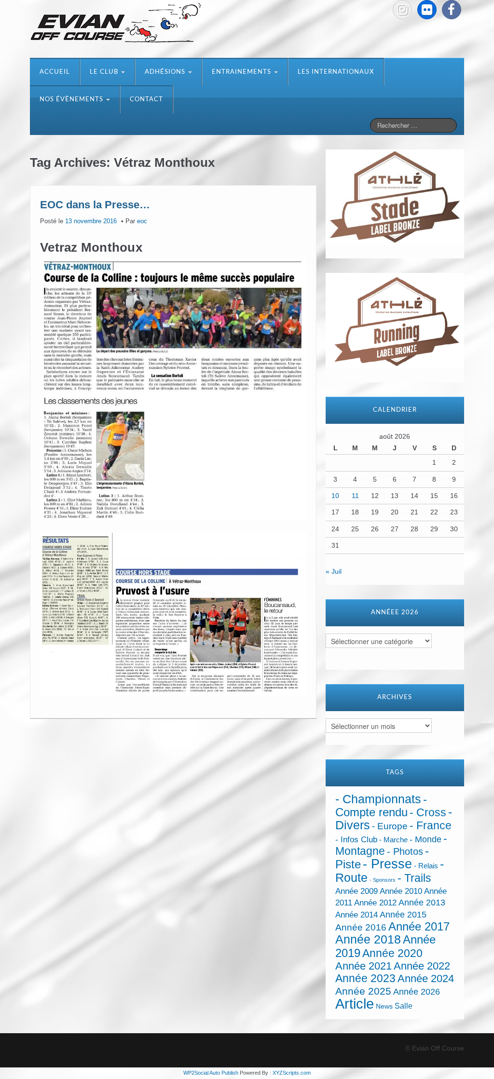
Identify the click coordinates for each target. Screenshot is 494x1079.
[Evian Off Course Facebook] (451, 9)
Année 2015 (403, 914)
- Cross (428, 812)
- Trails (414, 878)
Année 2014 (356, 914)
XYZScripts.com (292, 1073)
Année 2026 (416, 992)
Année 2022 (422, 966)
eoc (142, 221)
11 (355, 495)
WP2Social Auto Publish (210, 1073)
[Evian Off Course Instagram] (402, 9)
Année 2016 (360, 927)
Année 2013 (421, 902)
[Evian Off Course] (116, 23)
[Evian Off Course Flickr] (427, 9)
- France (431, 826)
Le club (105, 72)
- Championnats (378, 799)
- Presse (387, 863)
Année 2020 (392, 953)
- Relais (426, 866)
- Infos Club (356, 839)
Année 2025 (363, 991)
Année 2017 (419, 926)
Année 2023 (365, 978)
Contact (146, 99)
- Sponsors (383, 880)
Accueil (55, 72)
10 (335, 495)
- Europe (390, 826)
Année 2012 (375, 902)
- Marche (393, 840)
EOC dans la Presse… (95, 204)
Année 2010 (401, 891)
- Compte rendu (381, 806)
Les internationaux (336, 72)
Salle (403, 1005)
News (384, 1006)
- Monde (425, 839)
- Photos (405, 851)
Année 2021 (363, 966)
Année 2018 (368, 939)
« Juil (334, 571)
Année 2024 (426, 978)
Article (354, 1004)
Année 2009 (356, 891)
